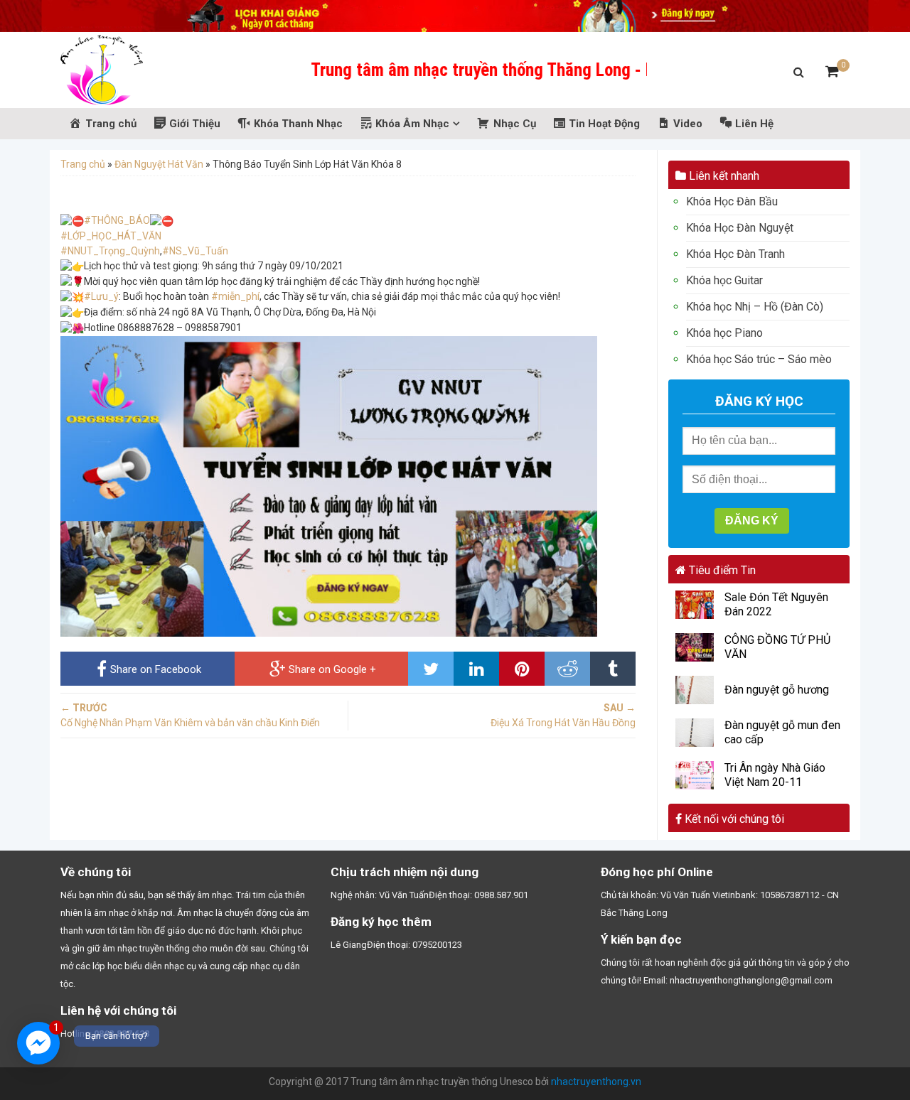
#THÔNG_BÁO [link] (117, 220)
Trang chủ (82, 164)
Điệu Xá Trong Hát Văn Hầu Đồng (563, 715)
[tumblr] (613, 669)
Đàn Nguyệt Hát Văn (158, 164)
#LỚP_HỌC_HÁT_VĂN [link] (110, 236)
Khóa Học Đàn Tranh (735, 254)
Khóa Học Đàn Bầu (732, 201)
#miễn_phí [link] (235, 296)
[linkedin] (476, 669)
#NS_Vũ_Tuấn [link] (195, 251)
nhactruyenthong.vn (596, 1081)
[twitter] (431, 669)
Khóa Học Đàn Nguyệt (739, 227)
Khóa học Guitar (724, 280)
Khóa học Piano (724, 333)
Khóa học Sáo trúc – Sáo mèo (759, 359)
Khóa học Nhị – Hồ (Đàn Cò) (754, 306)
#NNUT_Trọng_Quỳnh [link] (110, 251)
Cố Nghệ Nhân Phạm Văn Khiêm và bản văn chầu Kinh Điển (190, 715)
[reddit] (567, 669)
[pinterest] (522, 669)
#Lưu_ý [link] (101, 296)
